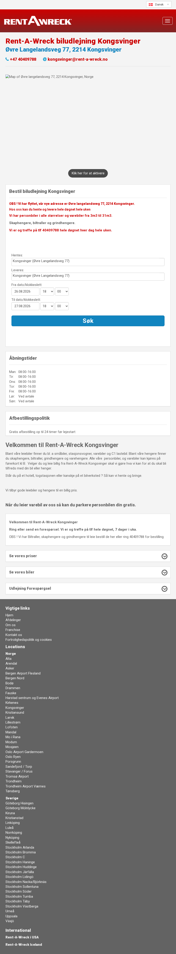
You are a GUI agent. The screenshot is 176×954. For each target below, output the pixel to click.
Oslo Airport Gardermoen (24, 752)
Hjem (9, 615)
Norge (11, 654)
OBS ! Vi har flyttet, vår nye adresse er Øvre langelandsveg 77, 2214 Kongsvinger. (72, 204)
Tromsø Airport (17, 776)
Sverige (12, 798)
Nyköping (12, 838)
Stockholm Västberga (22, 906)
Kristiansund (15, 712)
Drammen (13, 688)
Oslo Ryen (13, 757)
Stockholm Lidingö (19, 877)
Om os (11, 625)
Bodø (10, 683)
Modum (11, 742)
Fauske (11, 693)
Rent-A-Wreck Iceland (24, 945)
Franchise (13, 630)
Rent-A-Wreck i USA (22, 937)
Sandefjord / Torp (19, 767)
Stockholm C (15, 857)
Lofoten (12, 727)
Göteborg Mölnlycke (21, 808)
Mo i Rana (13, 737)
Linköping (13, 823)
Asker (10, 668)
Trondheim (14, 781)
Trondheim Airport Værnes (26, 786)
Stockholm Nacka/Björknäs (26, 882)
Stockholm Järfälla (20, 872)
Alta (8, 659)
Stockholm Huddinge (21, 867)
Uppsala (11, 916)
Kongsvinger (15, 708)
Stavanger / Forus (19, 771)
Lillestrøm (13, 722)
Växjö (10, 921)
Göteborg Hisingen (19, 803)
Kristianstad (14, 818)
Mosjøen (12, 747)
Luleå (10, 828)
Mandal (11, 732)
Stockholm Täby (18, 901)
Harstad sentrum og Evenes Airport (32, 698)
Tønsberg (13, 791)
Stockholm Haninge (20, 862)
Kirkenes (12, 703)
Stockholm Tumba (19, 896)
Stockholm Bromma (21, 852)
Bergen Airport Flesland (23, 673)
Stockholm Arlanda (20, 847)
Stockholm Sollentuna (22, 887)
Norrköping (14, 833)
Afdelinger (13, 620)
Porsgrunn (13, 761)
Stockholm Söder (19, 891)
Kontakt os (14, 635)
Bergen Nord (15, 678)
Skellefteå (13, 842)
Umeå (10, 911)
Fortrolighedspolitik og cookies (29, 640)
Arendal (11, 663)
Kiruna (10, 813)
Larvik (10, 718)
